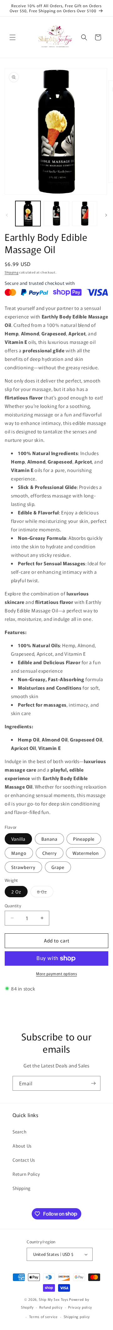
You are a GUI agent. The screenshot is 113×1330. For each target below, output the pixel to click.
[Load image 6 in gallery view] (84, 213)
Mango (18, 853)
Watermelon (86, 853)
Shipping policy (77, 1316)
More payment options (56, 973)
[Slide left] (7, 215)
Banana (49, 839)
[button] (12, 37)
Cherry (49, 853)
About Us (22, 1146)
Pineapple (83, 839)
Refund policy (50, 1307)
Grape (57, 867)
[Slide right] (106, 215)
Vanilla (18, 839)
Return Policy (26, 1174)
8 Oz (45, 892)
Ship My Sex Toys (53, 1299)
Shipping (12, 272)
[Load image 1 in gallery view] (27, 213)
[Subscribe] (93, 1083)
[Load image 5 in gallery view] (56, 213)
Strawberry (23, 867)
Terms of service (43, 1316)
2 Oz (16, 891)
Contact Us (24, 1160)
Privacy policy (80, 1307)
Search (20, 1131)
